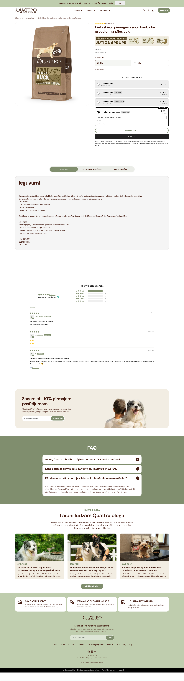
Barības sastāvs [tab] (120, 169)
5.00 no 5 (52, 295)
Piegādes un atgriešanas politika (88, 670)
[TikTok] (95, 651)
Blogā (130, 645)
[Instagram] (92, 651)
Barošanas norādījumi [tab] (92, 169)
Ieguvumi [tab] (64, 169)
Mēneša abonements (76, 645)
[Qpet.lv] (26, 10)
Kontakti (110, 645)
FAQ (124, 645)
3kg (101, 63)
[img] (35, 313)
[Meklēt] (143, 10)
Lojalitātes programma (95, 645)
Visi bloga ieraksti (92, 586)
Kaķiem (54, 645)
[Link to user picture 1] (35, 372)
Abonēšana (164, 10)
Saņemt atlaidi (57, 418)
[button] (153, 10)
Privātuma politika (69, 670)
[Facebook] (88, 651)
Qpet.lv (88, 663)
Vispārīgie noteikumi (109, 670)
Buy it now (132, 137)
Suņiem (62, 645)
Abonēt (110, 638)
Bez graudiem (29, 18)
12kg (139, 63)
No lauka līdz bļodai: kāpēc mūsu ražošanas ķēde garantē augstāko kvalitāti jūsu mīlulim (39, 569)
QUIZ (118, 645)
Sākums (18, 18)
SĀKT (120, 3)
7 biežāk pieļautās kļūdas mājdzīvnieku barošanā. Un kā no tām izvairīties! (142, 569)
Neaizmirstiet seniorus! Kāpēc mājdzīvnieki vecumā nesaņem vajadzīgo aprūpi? (92, 569)
